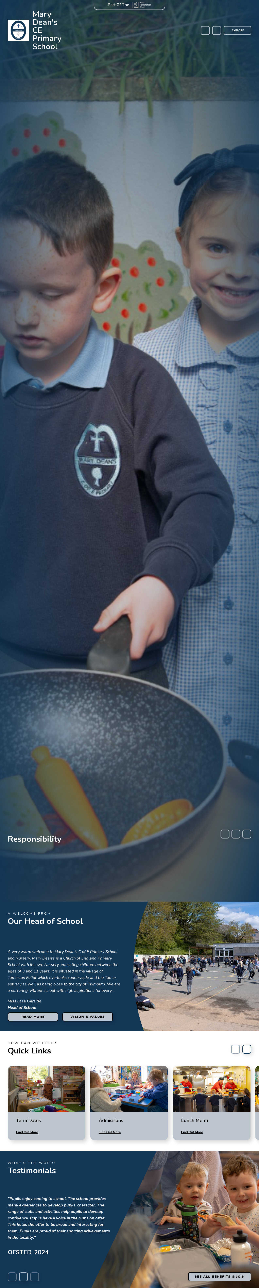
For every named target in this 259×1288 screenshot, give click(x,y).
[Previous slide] (225, 834)
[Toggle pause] (23, 1276)
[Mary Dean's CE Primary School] (18, 30)
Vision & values (87, 1017)
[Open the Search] (216, 30)
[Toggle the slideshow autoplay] (235, 834)
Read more (33, 1017)
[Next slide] (246, 834)
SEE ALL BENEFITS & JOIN (220, 1276)
